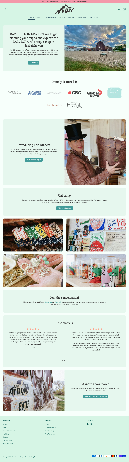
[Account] (119, 9)
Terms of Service (50, 428)
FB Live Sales (81, 17)
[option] (31, 343)
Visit (38, 17)
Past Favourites (50, 434)
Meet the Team (94, 17)
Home (32, 17)
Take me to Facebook (64, 208)
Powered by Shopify (30, 457)
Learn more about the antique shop (95, 396)
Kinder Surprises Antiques (18, 457)
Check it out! (34, 62)
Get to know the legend (33, 159)
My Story (62, 17)
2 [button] (64, 360)
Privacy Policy (49, 431)
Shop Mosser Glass (49, 17)
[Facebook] (88, 424)
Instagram (48, 302)
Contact (71, 17)
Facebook (58, 302)
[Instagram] (91, 424)
